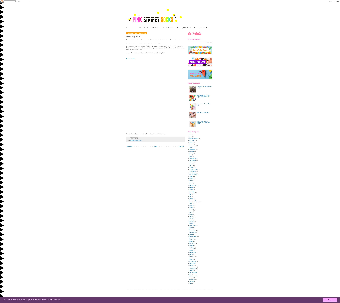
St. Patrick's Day (193, 169)
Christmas (191, 140)
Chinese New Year (194, 138)
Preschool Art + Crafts (169, 28)
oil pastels (191, 218)
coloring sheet (192, 185)
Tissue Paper (192, 173)
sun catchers (192, 267)
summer (191, 265)
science (191, 250)
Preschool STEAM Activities (154, 28)
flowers (191, 198)
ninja (190, 216)
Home (127, 28)
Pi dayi (191, 164)
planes (191, 234)
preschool (191, 238)
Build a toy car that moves (203, 112)
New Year (191, 162)
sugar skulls (192, 263)
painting (191, 223)
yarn (190, 283)
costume (191, 187)
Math (190, 156)
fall (190, 194)
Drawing (132, 140)
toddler (191, 270)
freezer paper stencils (194, 202)
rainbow (191, 247)
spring (190, 259)
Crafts (190, 142)
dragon (191, 189)
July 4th (191, 153)
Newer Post (129, 146)
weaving (191, 281)
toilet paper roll (193, 272)
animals (191, 178)
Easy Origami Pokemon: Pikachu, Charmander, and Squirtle (203, 122)
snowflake (191, 256)
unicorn (191, 277)
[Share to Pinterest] (137, 138)
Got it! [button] (330, 300)
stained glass (192, 261)
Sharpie (191, 167)
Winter (191, 176)
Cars (190, 136)
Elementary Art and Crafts (201, 28)
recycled (191, 249)
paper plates (192, 225)
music (190, 212)
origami (191, 220)
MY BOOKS (142, 28)
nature (191, 214)
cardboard (191, 182)
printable (191, 239)
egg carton (192, 192)
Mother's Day (192, 160)
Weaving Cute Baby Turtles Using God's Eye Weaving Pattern (203, 97)
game (190, 203)
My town (136, 140)
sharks (191, 254)
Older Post (181, 146)
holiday (191, 209)
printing (191, 241)
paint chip (191, 221)
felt (190, 196)
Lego (190, 155)
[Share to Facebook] (136, 138)
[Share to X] (134, 138)
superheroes (192, 268)
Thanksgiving (192, 171)
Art (190, 135)
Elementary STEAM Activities (184, 28)
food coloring (192, 200)
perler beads (192, 230)
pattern (191, 229)
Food (190, 147)
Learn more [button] (57, 300)
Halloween (192, 149)
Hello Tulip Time (130, 59)
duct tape (191, 191)
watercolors (192, 279)
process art (192, 243)
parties (191, 227)
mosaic (191, 211)
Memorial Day (192, 158)
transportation (192, 276)
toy (190, 274)
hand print (191, 205)
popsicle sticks (192, 236)
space (190, 258)
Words (140, 140)
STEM (190, 165)
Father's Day (192, 145)
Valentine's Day (193, 174)
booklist (191, 180)
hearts (190, 207)
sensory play (192, 252)
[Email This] (131, 138)
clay (190, 183)
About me (134, 28)
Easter (191, 144)
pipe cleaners (192, 232)
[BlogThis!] (132, 138)
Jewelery (191, 151)
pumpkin (191, 245)
